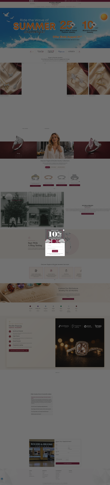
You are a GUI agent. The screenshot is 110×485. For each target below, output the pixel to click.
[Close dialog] (63, 230)
